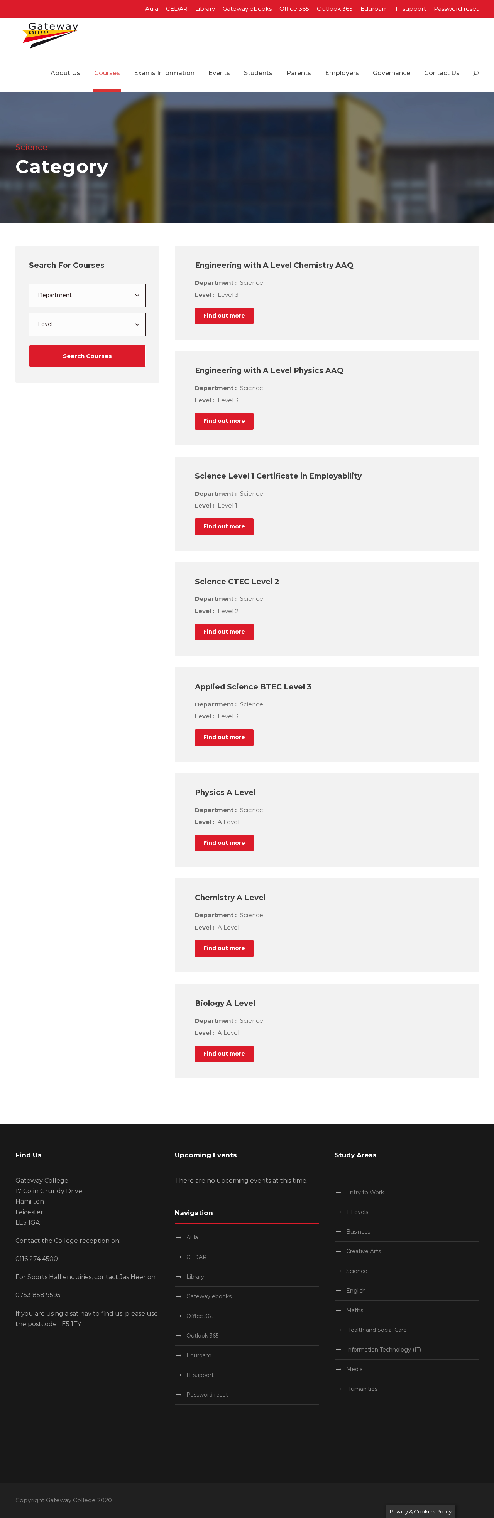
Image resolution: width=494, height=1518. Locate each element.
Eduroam (374, 8)
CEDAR (177, 8)
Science (356, 1271)
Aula (151, 8)
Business (358, 1231)
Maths (354, 1310)
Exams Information (164, 73)
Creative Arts (363, 1251)
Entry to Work (365, 1192)
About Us (65, 73)
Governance (391, 73)
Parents (298, 73)
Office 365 (294, 8)
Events (219, 73)
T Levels (357, 1212)
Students (258, 73)
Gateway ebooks (247, 8)
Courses (107, 73)
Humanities (361, 1388)
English (356, 1290)
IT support (411, 8)
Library (205, 8)
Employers (342, 73)
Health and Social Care (376, 1329)
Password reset (456, 8)
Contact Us (442, 73)
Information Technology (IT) (383, 1349)
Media (354, 1369)
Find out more (224, 315)
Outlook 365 (335, 8)
